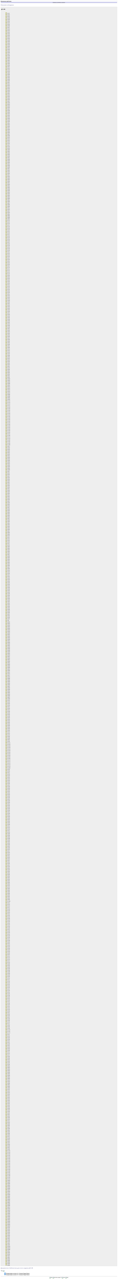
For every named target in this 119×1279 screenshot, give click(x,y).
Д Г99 (8, 292)
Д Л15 (8, 573)
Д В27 (8, 182)
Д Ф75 (8, 1079)
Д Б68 (8, 135)
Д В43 (8, 192)
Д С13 (8, 904)
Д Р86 (8, 891)
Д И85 (8, 465)
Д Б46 (8, 118)
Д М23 (8, 637)
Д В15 (8, 171)
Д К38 (8, 502)
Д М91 (8, 690)
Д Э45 (8, 1228)
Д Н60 (8, 725)
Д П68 (8, 824)
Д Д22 (8, 305)
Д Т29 (8, 990)
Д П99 (8, 847)
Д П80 (8, 833)
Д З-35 (8, 416)
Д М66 (8, 667)
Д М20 (8, 632)
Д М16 (8, 628)
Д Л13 (8, 570)
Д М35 (8, 647)
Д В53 (8, 195)
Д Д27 (8, 312)
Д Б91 (8, 163)
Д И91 (8, 468)
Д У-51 (8, 1031)
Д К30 (8, 493)
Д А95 (8, 80)
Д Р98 (8, 899)
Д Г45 (8, 247)
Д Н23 (8, 705)
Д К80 (8, 546)
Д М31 (8, 645)
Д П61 (8, 819)
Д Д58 (8, 339)
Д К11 (8, 471)
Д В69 (8, 206)
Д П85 (8, 836)
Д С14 (8, 905)
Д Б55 (8, 126)
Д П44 (8, 807)
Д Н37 (8, 709)
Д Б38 (8, 110)
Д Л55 (8, 598)
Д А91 (8, 76)
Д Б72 (8, 138)
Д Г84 (8, 279)
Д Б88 (8, 159)
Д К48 (8, 508)
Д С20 (8, 912)
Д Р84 (8, 890)
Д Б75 (8, 141)
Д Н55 (8, 722)
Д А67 (8, 66)
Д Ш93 (8, 1216)
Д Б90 (8, 162)
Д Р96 (8, 898)
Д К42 (8, 504)
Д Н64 (8, 730)
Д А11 (8, 27)
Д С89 (8, 973)
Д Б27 (8, 101)
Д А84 (8, 72)
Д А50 (8, 58)
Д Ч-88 (8, 1175)
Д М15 (8, 626)
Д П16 (8, 770)
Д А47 (8, 54)
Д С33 (8, 924)
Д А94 (8, 79)
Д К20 (8, 480)
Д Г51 (8, 251)
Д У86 (8, 1058)
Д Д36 (8, 319)
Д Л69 (8, 610)
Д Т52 (8, 1007)
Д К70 (8, 535)
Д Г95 (8, 289)
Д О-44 (8, 748)
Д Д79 (8, 353)
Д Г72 (8, 270)
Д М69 (8, 670)
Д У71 (8, 1051)
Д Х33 (8, 1105)
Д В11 (8, 168)
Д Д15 (8, 298)
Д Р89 (8, 894)
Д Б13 (8, 85)
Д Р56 (8, 872)
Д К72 (8, 538)
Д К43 (8, 505)
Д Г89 (8, 283)
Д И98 (8, 469)
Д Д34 (8, 316)
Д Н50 (8, 717)
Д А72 (8, 68)
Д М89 (8, 687)
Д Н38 (8, 711)
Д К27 (8, 488)
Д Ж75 (8, 391)
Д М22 (8, 636)
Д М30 (8, 643)
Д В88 (8, 217)
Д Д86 (8, 355)
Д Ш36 (8, 1188)
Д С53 (8, 945)
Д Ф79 (8, 1081)
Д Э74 (8, 1241)
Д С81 (8, 965)
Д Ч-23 (8, 1156)
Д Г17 (8, 225)
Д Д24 (8, 308)
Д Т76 (8, 1021)
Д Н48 (8, 716)
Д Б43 (8, 113)
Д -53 (8, 13)
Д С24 (8, 916)
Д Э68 (8, 1239)
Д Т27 (8, 988)
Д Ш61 (8, 1197)
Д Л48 (8, 593)
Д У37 (8, 1040)
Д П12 (8, 769)
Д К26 (8, 487)
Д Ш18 (8, 1180)
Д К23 (8, 483)
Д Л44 (8, 592)
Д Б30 (8, 105)
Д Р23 (8, 857)
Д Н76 (8, 734)
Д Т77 (8, 1023)
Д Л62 (8, 603)
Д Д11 (8, 294)
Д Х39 (8, 1109)
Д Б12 (8, 83)
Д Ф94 (8, 1086)
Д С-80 (8, 901)
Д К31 (8, 494)
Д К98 (8, 568)
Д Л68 (8, 609)
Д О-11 (8, 742)
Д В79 (8, 212)
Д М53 (8, 657)
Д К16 (8, 474)
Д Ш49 (8, 1194)
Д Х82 (8, 1125)
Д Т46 (8, 999)
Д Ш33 (8, 1186)
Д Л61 (8, 601)
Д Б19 (8, 90)
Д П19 (8, 775)
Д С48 (8, 940)
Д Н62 (8, 727)
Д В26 (8, 181)
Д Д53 (8, 331)
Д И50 (8, 461)
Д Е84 (8, 372)
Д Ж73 (8, 388)
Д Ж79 (8, 392)
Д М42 (8, 653)
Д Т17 (8, 979)
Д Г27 (8, 234)
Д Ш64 (8, 1199)
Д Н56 (8, 723)
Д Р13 (8, 849)
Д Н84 (8, 736)
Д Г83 (8, 278)
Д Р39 (8, 866)
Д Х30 (8, 1101)
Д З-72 (8, 436)
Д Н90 (8, 741)
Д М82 (8, 679)
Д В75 (8, 209)
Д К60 (8, 521)
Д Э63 (8, 1235)
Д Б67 (8, 134)
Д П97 (8, 846)
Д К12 (8, 472)
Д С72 (8, 957)
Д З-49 (8, 425)
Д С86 (8, 970)
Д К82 (8, 548)
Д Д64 (8, 342)
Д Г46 (8, 248)
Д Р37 (8, 865)
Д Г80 (8, 275)
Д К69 (8, 534)
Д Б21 (8, 93)
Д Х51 (8, 1114)
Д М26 (8, 639)
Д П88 (8, 838)
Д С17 (8, 907)
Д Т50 (8, 1004)
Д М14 (8, 625)
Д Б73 (8, 140)
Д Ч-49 (8, 1161)
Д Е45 (8, 363)
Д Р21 (8, 855)
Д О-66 (8, 758)
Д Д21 (8, 303)
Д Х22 (8, 1097)
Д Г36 (8, 240)
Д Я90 (8, 1263)
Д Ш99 (8, 1221)
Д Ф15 (8, 1065)
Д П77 (8, 830)
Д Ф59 (8, 1078)
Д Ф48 (8, 1075)
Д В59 (8, 198)
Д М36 (8, 648)
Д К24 (8, 485)
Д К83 (8, 549)
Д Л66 (8, 607)
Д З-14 (8, 403)
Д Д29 (8, 314)
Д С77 (8, 960)
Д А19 (8, 35)
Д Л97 (8, 618)
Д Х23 (8, 1098)
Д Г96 (8, 290)
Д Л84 (8, 612)
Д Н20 (8, 703)
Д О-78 (8, 766)
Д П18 (8, 774)
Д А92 (8, 77)
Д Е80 (8, 369)
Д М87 (8, 686)
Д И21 (8, 452)
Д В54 (8, 196)
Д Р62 (8, 877)
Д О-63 (8, 755)
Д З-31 (8, 411)
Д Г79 (8, 273)
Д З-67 (8, 433)
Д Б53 (8, 124)
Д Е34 (8, 359)
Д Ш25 (8, 1181)
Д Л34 (8, 585)
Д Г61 (8, 261)
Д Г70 (8, 267)
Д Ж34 (8, 378)
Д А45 (8, 50)
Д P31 (8, 16)
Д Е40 (8, 361)
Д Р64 (8, 879)
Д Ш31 (8, 1185)
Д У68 (8, 1050)
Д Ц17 (8, 1136)
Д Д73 (8, 350)
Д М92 (8, 692)
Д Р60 (8, 876)
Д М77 (8, 675)
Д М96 (8, 695)
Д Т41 (8, 998)
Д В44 (8, 193)
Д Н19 (8, 701)
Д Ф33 (8, 1068)
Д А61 (8, 60)
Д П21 (8, 777)
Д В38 (8, 188)
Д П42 (8, 805)
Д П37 (8, 799)
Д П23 (8, 778)
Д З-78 (8, 438)
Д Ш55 (8, 1196)
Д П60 (8, 818)
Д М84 (8, 683)
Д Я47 (8, 1255)
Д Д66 (8, 344)
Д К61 (8, 523)
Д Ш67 (8, 1202)
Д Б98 (8, 167)
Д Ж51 (8, 380)
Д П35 (8, 796)
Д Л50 (8, 595)
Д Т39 (8, 996)
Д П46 (8, 810)
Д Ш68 (8, 1203)
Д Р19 (8, 854)
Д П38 (8, 800)
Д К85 (8, 552)
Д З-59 (8, 430)
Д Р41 (8, 868)
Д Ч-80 (8, 1170)
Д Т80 (8, 1025)
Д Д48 (8, 327)
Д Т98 (8, 1028)
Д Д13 (8, 295)
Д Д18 (8, 300)
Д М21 (8, 634)
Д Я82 (8, 1261)
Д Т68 (8, 1018)
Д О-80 (8, 767)
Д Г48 (8, 250)
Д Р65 (8, 880)
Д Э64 (8, 1236)
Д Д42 (8, 322)
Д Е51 (8, 366)
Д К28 (8, 490)
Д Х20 (8, 1094)
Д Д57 (8, 337)
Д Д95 (8, 356)
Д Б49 (8, 121)
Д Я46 (8, 1254)
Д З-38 (8, 417)
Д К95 (8, 563)
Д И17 (8, 446)
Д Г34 (8, 237)
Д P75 (8, 22)
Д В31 (8, 185)
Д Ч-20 (8, 1153)
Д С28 (8, 918)
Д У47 (8, 1042)
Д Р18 (8, 852)
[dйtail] (5, 1273)
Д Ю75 (8, 1247)
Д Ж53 (8, 381)
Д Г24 (8, 232)
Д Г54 (8, 254)
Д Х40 (8, 1111)
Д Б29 (8, 104)
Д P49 (8, 17)
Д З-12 (8, 400)
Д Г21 (8, 231)
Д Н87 (8, 739)
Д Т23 (8, 985)
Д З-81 (8, 441)
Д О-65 (8, 756)
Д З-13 (8, 402)
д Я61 (8, 1257)
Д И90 (8, 466)
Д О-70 (8, 759)
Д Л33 (8, 584)
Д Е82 (8, 370)
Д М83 (8, 681)
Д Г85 (8, 281)
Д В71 (8, 207)
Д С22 (8, 915)
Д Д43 (8, 323)
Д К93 (8, 562)
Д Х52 (8, 1116)
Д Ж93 (8, 399)
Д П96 (8, 844)
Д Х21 (8, 1095)
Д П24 (8, 780)
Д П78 (8, 832)
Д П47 (8, 811)
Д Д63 (8, 341)
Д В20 (8, 177)
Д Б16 (8, 88)
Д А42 (8, 49)
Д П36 (8, 797)
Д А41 (8, 47)
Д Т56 (8, 1010)
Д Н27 (8, 706)
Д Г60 (8, 259)
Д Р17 (8, 850)
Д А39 (8, 44)
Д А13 (8, 28)
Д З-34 (8, 414)
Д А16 (8, 33)
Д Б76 (8, 143)
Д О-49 (8, 750)
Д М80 (8, 678)
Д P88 (8, 25)
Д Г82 (8, 276)
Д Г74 (8, 272)
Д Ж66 (8, 383)
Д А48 (8, 55)
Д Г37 (8, 242)
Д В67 (8, 203)
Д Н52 (8, 719)
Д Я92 (8, 1265)
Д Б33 (8, 107)
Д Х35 (8, 1106)
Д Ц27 (8, 1139)
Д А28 (8, 39)
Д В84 (8, 215)
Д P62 (8, 21)
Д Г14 (8, 221)
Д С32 (8, 923)
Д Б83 (8, 154)
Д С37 (8, 929)
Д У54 (8, 1047)
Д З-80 (8, 439)
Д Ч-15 (8, 1150)
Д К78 (8, 545)
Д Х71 (8, 1120)
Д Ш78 (8, 1210)
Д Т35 (8, 993)
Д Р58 (8, 874)
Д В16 (8, 173)
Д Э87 (8, 1243)
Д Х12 (8, 1089)
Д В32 (8, 187)
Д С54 (8, 946)
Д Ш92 (8, 1214)
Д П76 (8, 828)
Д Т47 (8, 1001)
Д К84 (8, 551)
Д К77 (8, 543)
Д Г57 (8, 257)
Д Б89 (8, 160)
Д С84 (8, 967)
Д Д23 (8, 306)
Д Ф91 (8, 1084)
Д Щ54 (8, 1225)
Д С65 (8, 952)
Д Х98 (8, 1133)
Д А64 (8, 63)
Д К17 (8, 476)
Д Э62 (8, 1233)
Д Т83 (8, 1026)
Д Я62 (8, 1258)
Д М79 (8, 676)
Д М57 (8, 659)
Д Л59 (8, 599)
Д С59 (8, 948)
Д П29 (8, 788)
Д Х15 (8, 1090)
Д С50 (8, 941)
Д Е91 (8, 375)
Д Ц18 (8, 1138)
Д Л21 (8, 576)
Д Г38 (8, 243)
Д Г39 (8, 245)
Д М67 (8, 668)
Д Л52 (8, 596)
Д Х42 (8, 1112)
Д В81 (8, 214)
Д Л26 (8, 582)
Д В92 (8, 218)
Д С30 (8, 921)
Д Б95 (8, 165)
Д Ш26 (8, 1183)
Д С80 (8, 963)
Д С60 (8, 949)
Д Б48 (8, 119)
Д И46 (8, 460)
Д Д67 (8, 345)
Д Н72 (8, 731)
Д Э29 (8, 1227)
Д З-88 (8, 444)
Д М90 (8, 689)
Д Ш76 (8, 1208)
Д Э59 (8, 1232)
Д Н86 (8, 738)
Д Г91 (8, 284)
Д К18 (8, 477)
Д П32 (8, 792)
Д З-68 (8, 435)
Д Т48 (8, 1003)
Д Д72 (8, 348)
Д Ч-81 (8, 1172)
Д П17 (8, 772)
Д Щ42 (8, 1222)
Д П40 (8, 802)
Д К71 (8, 537)
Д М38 (8, 650)
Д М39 (8, 651)
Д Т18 (8, 981)
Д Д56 (8, 336)
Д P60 (8, 19)
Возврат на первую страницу (59, 2)
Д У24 (8, 1037)
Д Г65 (8, 264)
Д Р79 (8, 887)
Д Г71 (8, 268)
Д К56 (8, 516)
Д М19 (8, 631)
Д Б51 (8, 123)
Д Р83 (8, 888)
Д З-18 (8, 407)
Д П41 (8, 803)
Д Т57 (8, 1012)
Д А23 (8, 36)
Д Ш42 (8, 1191)
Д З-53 (8, 427)
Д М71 (8, 672)
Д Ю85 (8, 1249)
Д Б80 (8, 149)
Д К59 (8, 519)
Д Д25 (8, 309)
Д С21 (8, 913)
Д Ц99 (8, 1148)
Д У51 (8, 1045)
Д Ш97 (8, 1219)
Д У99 (8, 1064)
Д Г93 (8, 286)
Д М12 (8, 621)
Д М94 (8, 694)
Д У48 (8, 1043)
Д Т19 (8, 982)
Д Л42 (8, 590)
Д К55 (8, 515)
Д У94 (8, 1062)
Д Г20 (8, 229)
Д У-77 (8, 1032)
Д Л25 (8, 581)
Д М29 (8, 642)
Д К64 (8, 526)
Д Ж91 (8, 397)
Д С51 (8, 943)
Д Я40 (8, 1252)
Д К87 (8, 554)
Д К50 (8, 512)
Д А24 (8, 38)
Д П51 (8, 814)
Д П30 (8, 789)
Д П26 (8, 783)
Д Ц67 (8, 1142)
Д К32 (8, 496)
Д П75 (8, 827)
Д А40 (8, 46)
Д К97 (8, 567)
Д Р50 (8, 871)
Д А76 (8, 69)
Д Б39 (8, 112)
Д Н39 (8, 712)
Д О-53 (8, 752)
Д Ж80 (8, 394)
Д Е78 (8, 367)
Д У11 (8, 1034)
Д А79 (8, 71)
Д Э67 (8, 1238)
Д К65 (8, 527)
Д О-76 (8, 764)
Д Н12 (8, 700)
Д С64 (8, 951)
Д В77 (8, 210)
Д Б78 (8, 146)
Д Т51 (8, 1006)
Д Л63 (8, 604)
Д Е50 (8, 364)
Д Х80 (8, 1123)
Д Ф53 (8, 1076)
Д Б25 (8, 97)
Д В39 (8, 190)
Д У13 (8, 1036)
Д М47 (8, 656)
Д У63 (8, 1048)
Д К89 (8, 557)
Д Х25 (8, 1100)
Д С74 (8, 959)
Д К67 (8, 530)
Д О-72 (8, 761)
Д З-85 (8, 443)
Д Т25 (8, 987)
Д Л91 (8, 615)
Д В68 (8, 204)
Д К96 (8, 565)
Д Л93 (8, 617)
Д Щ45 (8, 1224)
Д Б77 (8, 145)
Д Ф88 (8, 1083)
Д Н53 (8, 720)
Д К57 (8, 518)
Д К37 (8, 501)
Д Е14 (8, 358)
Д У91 (8, 1059)
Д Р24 (8, 858)
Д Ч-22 (8, 1155)
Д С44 (8, 935)
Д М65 (8, 665)
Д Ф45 (8, 1073)
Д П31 (8, 791)
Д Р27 (8, 860)
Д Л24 (8, 579)
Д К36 (8, 499)
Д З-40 (8, 421)
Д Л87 (8, 614)
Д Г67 (8, 265)
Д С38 (8, 930)
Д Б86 (8, 156)
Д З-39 (8, 419)
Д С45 (8, 937)
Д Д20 (8, 301)
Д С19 (8, 910)
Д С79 (8, 962)
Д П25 (8, 781)
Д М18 (8, 629)
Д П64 (8, 821)
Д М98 (8, 698)
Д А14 (8, 30)
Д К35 (8, 497)
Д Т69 (8, 1020)
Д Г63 (8, 262)
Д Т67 (8, 1017)
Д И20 (8, 450)
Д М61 (8, 662)
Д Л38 (8, 588)
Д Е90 (8, 374)
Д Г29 (8, 236)
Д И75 (8, 463)
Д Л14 (8, 571)
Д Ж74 (8, 389)
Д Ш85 (8, 1211)
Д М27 (8, 640)
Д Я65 (8, 1260)
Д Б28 (8, 102)
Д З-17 (8, 405)
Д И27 (8, 455)
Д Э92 (8, 1244)
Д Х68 (8, 1117)
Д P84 (8, 24)
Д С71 (8, 956)
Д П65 (8, 822)
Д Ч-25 (8, 1158)
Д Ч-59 (8, 1167)
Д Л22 (8, 577)
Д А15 (8, 32)
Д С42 (8, 934)
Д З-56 (8, 428)
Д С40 (8, 932)
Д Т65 (8, 1015)
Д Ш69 (8, 1205)
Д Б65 (8, 132)
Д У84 (8, 1056)
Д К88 (8, 556)
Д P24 (8, 14)
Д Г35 (8, 239)
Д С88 (8, 971)
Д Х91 (8, 1130)
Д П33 (8, 794)
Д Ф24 (8, 1067)
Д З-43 (8, 422)
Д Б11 (8, 82)
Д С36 (8, 927)
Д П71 (8, 825)
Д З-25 (8, 408)
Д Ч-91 (8, 1177)
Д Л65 (8, 606)
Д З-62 (8, 432)
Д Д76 (8, 352)
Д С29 (8, 919)
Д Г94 (8, 287)
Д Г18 (8, 226)
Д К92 (8, 560)
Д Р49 (8, 869)
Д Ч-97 (8, 1178)
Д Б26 (8, 99)
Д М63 (8, 664)
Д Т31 (8, 992)
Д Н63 (8, 728)
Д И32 (8, 458)
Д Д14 (8, 297)
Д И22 (8, 454)
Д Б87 (8, 157)
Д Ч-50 (8, 1163)
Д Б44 (8, 115)
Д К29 (8, 491)
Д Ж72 (8, 386)
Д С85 (8, 968)
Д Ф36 (8, 1072)
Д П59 (8, 816)
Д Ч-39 (8, 1159)
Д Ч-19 (8, 1152)
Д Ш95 (8, 1218)
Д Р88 (8, 893)
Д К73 (8, 540)
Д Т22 (8, 984)
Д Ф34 (8, 1070)
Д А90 (8, 74)
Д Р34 (8, 863)
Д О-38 (8, 747)
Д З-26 (8, 410)
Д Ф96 (8, 1087)
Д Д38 (8, 320)
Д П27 (8, 785)
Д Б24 (8, 96)
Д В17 (8, 174)
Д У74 (8, 1053)
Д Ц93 (8, 1144)
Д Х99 (8, 1134)
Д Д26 (8, 311)
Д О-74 (8, 763)
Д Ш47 (8, 1192)
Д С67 (8, 954)
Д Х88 (8, 1128)
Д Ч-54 (8, 1164)
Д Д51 (8, 328)
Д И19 (8, 449)
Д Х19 (8, 1092)
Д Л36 (8, 587)
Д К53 (8, 513)
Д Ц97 (8, 1147)
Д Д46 (8, 325)
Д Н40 (8, 714)
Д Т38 (8, 995)
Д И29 (8, 457)
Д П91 (8, 841)
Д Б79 (8, 148)
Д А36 (8, 43)
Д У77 (8, 1054)
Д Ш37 (8, 1189)
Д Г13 (8, 220)
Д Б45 (8, 116)
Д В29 (8, 184)
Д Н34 (8, 708)
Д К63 (8, 524)
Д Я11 (8, 1250)
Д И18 (8, 447)
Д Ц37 (8, 1141)
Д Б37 (8, 108)
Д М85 (8, 684)
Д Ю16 (8, 1246)
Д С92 (8, 976)
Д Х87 (8, 1127)
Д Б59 (8, 129)
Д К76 (8, 541)
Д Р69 (8, 883)
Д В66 (8, 201)
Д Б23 (8, 94)
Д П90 (8, 839)
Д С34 (8, 926)
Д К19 (8, 479)
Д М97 (8, 697)
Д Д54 (8, 333)
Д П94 (8, 843)
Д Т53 (8, 1009)
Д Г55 (8, 256)
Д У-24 (8, 1029)
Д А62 (8, 61)
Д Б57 (8, 127)
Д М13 (8, 623)
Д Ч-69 (8, 1169)
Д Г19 (8, 228)
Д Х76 (8, 1122)
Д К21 (8, 482)
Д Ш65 (8, 1200)
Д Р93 (8, 896)
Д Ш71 (8, 1207)
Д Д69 (8, 347)
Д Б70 (8, 137)
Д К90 (8, 559)
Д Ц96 (8, 1145)
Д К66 (8, 529)
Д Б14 (8, 86)
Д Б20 (8, 91)
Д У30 (8, 1039)
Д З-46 (8, 424)
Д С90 (8, 974)
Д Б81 (8, 151)
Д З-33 (8, 413)
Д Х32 (8, 1103)
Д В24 (8, 179)
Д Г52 (8, 253)
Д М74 (8, 673)
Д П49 (8, 813)
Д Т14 (8, 978)
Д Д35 (8, 317)
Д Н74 (8, 733)
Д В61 (8, 199)
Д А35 (8, 41)
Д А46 (8, 52)
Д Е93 (8, 377)
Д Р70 (8, 885)
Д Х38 (8, 1108)
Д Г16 (8, 223)
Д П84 (8, 835)
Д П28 (8, 786)
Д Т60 (8, 1014)
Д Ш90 (8, 1213)
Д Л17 (8, 574)
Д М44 (8, 654)
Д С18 (8, 908)
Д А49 (8, 57)
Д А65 (8, 65)
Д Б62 (8, 130)
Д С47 (8, 938)
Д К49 (8, 510)
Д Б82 (8, 152)
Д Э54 (8, 1230)
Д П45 (8, 808)
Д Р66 (8, 882)
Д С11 (8, 902)
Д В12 (8, 170)
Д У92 (8, 1061)
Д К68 (8, 532)
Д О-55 (8, 753)
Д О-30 (8, 744)
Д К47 (8, 507)
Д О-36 (8, 745)
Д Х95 (8, 1131)
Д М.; (8, 620)
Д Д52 (8, 330)
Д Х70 (8, 1119)
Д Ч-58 (8, 1166)
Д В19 (8, 176)
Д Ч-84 (8, 1174)
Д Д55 (8, 334)
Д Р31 (8, 861)
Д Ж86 (8, 396)
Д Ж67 (8, 385)
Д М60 (8, 661)
